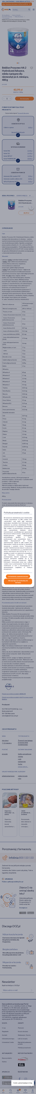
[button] (32, 1081)
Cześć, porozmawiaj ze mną (22, 1083)
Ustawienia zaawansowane (18, 576)
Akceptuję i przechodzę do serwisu (18, 581)
